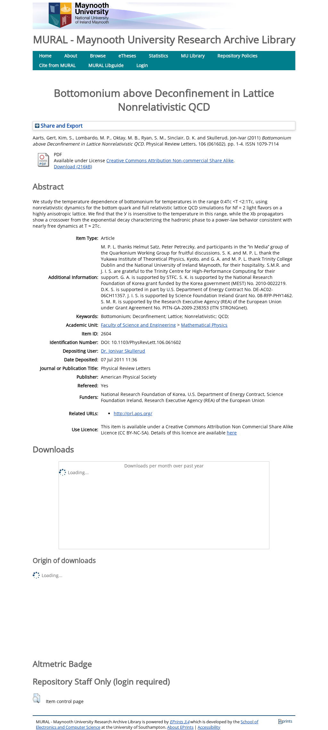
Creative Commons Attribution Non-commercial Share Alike (170, 160)
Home (45, 56)
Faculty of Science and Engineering (138, 325)
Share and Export (61, 125)
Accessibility (209, 727)
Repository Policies (237, 56)
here (232, 433)
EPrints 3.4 (179, 722)
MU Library (193, 56)
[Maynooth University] (79, 26)
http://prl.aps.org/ (133, 413)
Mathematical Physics (204, 325)
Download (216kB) (73, 167)
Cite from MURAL (57, 65)
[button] (36, 698)
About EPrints (180, 727)
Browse (98, 56)
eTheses (127, 56)
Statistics (158, 56)
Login (142, 65)
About (70, 56)
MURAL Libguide (106, 65)
